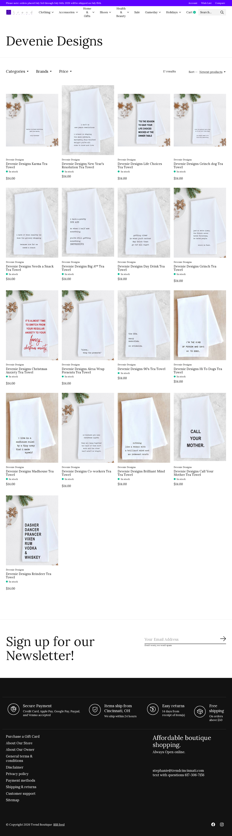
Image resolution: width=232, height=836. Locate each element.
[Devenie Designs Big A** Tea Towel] (88, 223)
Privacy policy (17, 774)
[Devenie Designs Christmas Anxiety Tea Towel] (32, 325)
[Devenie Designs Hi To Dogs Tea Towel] (200, 325)
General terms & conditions (19, 758)
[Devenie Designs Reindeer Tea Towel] (32, 530)
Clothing (44, 12)
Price (63, 71)
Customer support (20, 793)
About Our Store (19, 743)
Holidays (172, 12)
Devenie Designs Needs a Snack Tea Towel (29, 268)
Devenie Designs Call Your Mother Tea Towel (193, 473)
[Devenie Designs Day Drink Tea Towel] (144, 223)
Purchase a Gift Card (23, 736)
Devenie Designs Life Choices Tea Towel (140, 165)
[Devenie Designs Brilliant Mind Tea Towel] (144, 428)
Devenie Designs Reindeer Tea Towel (28, 575)
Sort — (193, 72)
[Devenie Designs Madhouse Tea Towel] (32, 428)
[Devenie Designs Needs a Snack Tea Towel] (32, 223)
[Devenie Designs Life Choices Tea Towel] (144, 120)
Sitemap (12, 800)
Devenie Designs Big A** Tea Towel (83, 268)
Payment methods (20, 780)
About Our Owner (20, 749)
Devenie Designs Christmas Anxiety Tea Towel (26, 370)
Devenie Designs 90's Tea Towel (141, 369)
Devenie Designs (15, 159)
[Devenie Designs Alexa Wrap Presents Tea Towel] (88, 325)
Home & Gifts (87, 12)
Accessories (67, 12)
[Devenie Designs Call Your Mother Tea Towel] (200, 428)
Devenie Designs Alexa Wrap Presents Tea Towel (83, 370)
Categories (15, 71)
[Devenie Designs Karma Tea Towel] (32, 120)
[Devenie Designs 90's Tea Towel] (144, 325)
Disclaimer (14, 767)
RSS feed (59, 824)
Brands (42, 71)
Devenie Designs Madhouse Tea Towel (30, 473)
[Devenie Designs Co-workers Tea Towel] (88, 428)
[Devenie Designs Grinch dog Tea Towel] (200, 120)
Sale (137, 12)
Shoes (104, 12)
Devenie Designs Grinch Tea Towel (195, 268)
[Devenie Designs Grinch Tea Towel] (200, 223)
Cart (192, 12)
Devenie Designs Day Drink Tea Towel (141, 268)
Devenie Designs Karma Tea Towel (26, 165)
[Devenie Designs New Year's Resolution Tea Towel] (88, 120)
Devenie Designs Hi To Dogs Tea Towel (198, 370)
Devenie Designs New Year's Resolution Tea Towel (83, 165)
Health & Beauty (121, 12)
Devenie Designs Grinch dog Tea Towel (198, 165)
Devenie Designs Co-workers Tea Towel (86, 473)
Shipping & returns (21, 787)
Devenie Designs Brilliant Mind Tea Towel (141, 473)
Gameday (151, 12)
